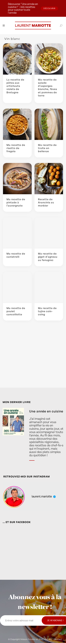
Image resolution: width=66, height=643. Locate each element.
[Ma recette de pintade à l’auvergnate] (17, 178)
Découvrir (49, 8)
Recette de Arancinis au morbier (46, 202)
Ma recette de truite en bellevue (47, 148)
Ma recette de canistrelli (16, 255)
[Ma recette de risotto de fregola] (17, 124)
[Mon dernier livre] (13, 437)
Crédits (48, 639)
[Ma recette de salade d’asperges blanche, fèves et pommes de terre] (48, 59)
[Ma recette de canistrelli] (17, 233)
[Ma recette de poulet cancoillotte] (17, 287)
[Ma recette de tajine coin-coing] (48, 287)
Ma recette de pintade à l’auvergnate (16, 202)
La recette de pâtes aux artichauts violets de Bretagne (15, 86)
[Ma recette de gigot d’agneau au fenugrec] (48, 233)
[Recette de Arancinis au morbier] (48, 178)
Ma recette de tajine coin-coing (47, 311)
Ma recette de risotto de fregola (16, 148)
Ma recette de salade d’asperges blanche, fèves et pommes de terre (47, 87)
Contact (58, 639)
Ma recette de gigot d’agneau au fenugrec (47, 256)
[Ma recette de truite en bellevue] (48, 124)
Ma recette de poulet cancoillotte (16, 311)
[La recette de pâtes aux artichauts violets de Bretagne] (17, 59)
